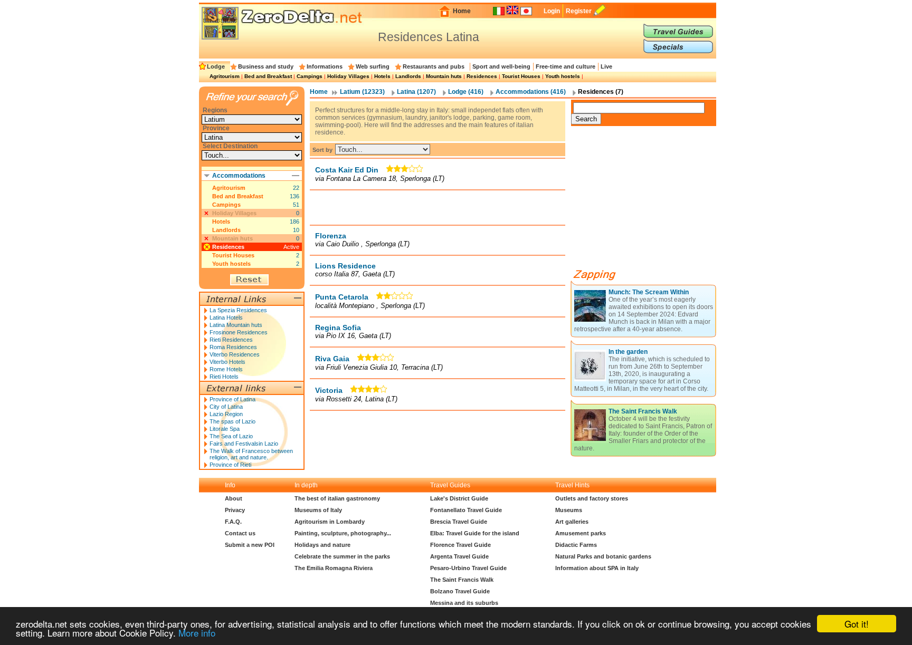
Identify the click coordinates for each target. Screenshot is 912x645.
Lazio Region (226, 414)
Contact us (240, 533)
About (233, 498)
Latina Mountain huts (236, 325)
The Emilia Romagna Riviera (333, 568)
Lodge (216, 66)
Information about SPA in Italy (597, 568)
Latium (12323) (362, 91)
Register (579, 11)
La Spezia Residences (238, 310)
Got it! (856, 623)
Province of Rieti (230, 464)
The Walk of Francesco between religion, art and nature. (251, 454)
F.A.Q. (233, 521)
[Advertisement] (437, 207)
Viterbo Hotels (227, 362)
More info (196, 632)
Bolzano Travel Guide (460, 591)
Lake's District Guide (459, 498)
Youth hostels (562, 76)
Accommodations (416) (531, 91)
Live (606, 66)
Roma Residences (233, 347)
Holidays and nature (322, 545)
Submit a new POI (249, 545)
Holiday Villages (348, 76)
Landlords (408, 76)
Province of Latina (232, 399)
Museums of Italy (318, 510)
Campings (309, 76)
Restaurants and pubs (433, 66)
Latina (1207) (416, 91)
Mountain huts (444, 76)
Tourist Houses (521, 76)
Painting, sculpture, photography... (342, 533)
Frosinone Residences (239, 332)
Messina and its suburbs (464, 603)
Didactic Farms (576, 545)
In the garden (628, 351)
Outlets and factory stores (591, 498)
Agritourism (225, 76)
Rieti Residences (231, 339)
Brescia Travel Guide (458, 521)
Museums (568, 510)
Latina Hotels (226, 317)
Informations (325, 66)
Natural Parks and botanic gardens (603, 556)
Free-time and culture (565, 66)
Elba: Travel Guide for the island (474, 533)
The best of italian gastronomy (337, 498)
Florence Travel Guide (460, 545)
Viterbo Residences (235, 354)
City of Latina (226, 406)
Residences (482, 76)
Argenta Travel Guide (459, 556)
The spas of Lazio (232, 421)
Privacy (235, 510)
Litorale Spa (225, 429)
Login (552, 11)
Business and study (265, 66)
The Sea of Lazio (231, 436)
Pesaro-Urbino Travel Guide (468, 568)
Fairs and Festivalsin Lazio (244, 443)
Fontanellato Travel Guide (466, 510)
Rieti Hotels (224, 376)
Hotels (382, 76)
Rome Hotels (226, 369)
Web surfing (373, 66)
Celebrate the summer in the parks (342, 556)
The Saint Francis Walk (643, 411)
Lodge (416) (465, 91)
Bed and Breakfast (268, 76)
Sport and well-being (501, 66)
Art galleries (571, 521)
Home (462, 11)
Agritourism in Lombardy (329, 521)
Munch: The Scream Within (649, 292)
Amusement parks (580, 533)
